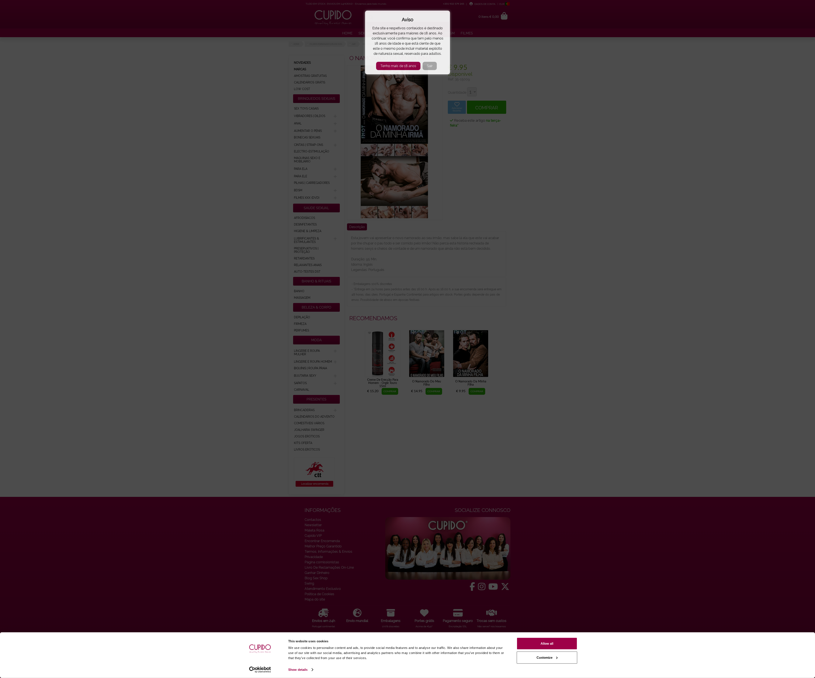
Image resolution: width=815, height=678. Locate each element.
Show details (298, 669)
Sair (430, 66)
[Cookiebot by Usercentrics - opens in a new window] (260, 670)
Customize (544, 657)
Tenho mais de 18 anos (398, 66)
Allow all (547, 643)
